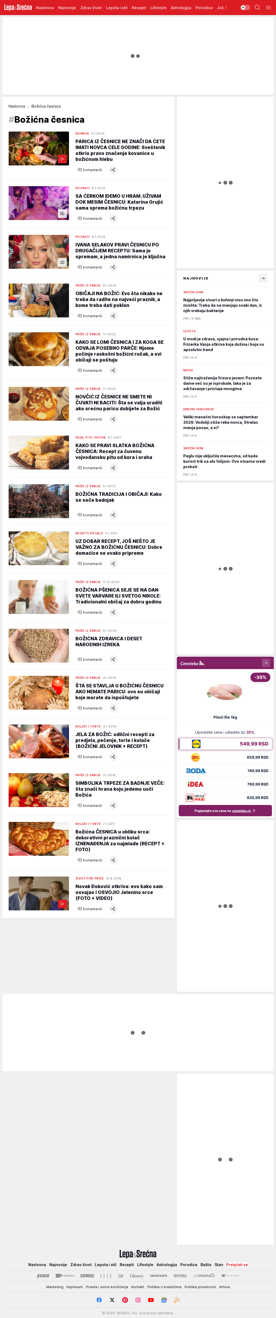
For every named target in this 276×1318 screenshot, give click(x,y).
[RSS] (176, 1300)
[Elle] (106, 1276)
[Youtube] (151, 1300)
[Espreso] (87, 1276)
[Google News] (163, 1300)
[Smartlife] (158, 1276)
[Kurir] (43, 1276)
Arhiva (224, 1287)
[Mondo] (65, 1276)
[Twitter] (112, 1300)
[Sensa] (180, 1276)
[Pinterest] (125, 1300)
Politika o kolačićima (164, 1287)
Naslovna (17, 106)
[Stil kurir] (120, 1276)
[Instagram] (138, 1300)
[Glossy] (137, 1276)
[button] (89, 169)
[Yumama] (204, 1276)
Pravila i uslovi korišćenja (107, 1287)
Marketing (54, 1287)
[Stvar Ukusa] (230, 1276)
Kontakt (137, 1287)
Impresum (75, 1287)
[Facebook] (99, 1300)
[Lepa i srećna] (18, 7)
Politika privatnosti (200, 1287)
